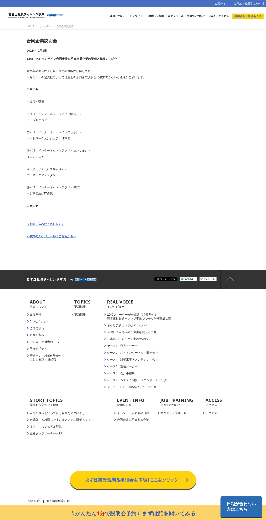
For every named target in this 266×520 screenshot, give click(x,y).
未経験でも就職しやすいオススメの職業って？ (60, 420)
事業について (118, 16)
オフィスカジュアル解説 (46, 426)
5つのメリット (39, 321)
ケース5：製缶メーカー (122, 366)
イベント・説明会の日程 (133, 413)
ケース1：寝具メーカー (122, 346)
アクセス (223, 16)
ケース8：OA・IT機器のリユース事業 (131, 387)
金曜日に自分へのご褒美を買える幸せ (131, 332)
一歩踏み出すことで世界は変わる (129, 339)
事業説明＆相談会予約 (247, 16)
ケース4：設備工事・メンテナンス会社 (132, 359)
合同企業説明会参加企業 (133, 420)
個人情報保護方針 (58, 501)
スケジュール (175, 16)
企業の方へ (221, 3)
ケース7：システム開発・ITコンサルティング (137, 380)
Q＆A (211, 16)
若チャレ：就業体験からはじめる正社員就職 (46, 357)
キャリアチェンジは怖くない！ (127, 325)
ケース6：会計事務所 (121, 373)
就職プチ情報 (156, 16)
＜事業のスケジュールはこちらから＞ (51, 236)
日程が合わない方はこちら (241, 506)
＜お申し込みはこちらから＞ (45, 224)
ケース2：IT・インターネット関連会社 (132, 353)
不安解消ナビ (38, 349)
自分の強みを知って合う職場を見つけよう (57, 413)
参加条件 (35, 314)
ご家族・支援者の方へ (247, 3)
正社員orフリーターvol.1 (46, 433)
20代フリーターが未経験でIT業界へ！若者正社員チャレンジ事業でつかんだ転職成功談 (139, 316)
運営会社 (34, 501)
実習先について (196, 16)
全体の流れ (37, 328)
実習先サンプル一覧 (173, 413)
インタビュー (137, 16)
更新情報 (80, 314)
